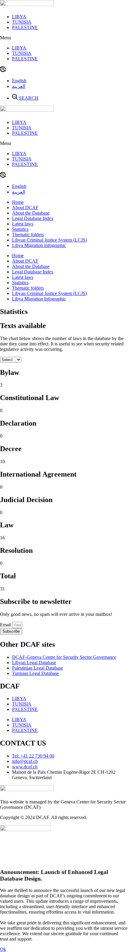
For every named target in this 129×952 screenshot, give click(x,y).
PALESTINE (25, 27)
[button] (64, 38)
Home (18, 202)
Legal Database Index (32, 218)
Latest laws (22, 223)
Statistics (20, 229)
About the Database (31, 212)
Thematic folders (28, 234)
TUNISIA (22, 22)
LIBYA (19, 16)
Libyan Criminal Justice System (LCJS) (49, 240)
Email (6, 624)
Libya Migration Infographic (39, 245)
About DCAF (25, 207)
